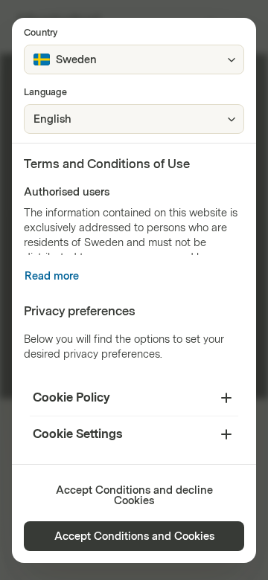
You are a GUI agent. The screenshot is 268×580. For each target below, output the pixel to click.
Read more (52, 276)
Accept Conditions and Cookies (134, 536)
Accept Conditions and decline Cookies (134, 495)
